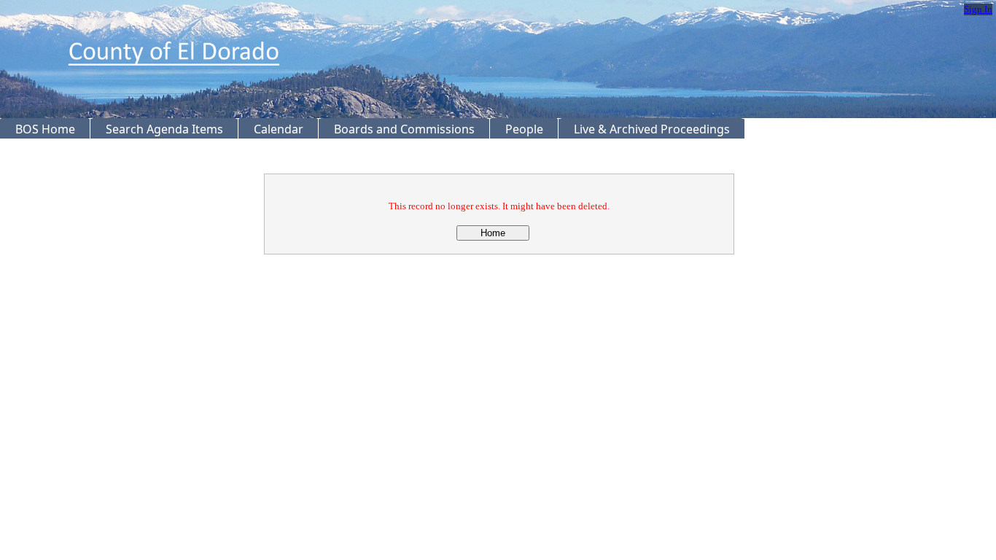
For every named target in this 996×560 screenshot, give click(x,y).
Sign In (978, 9)
